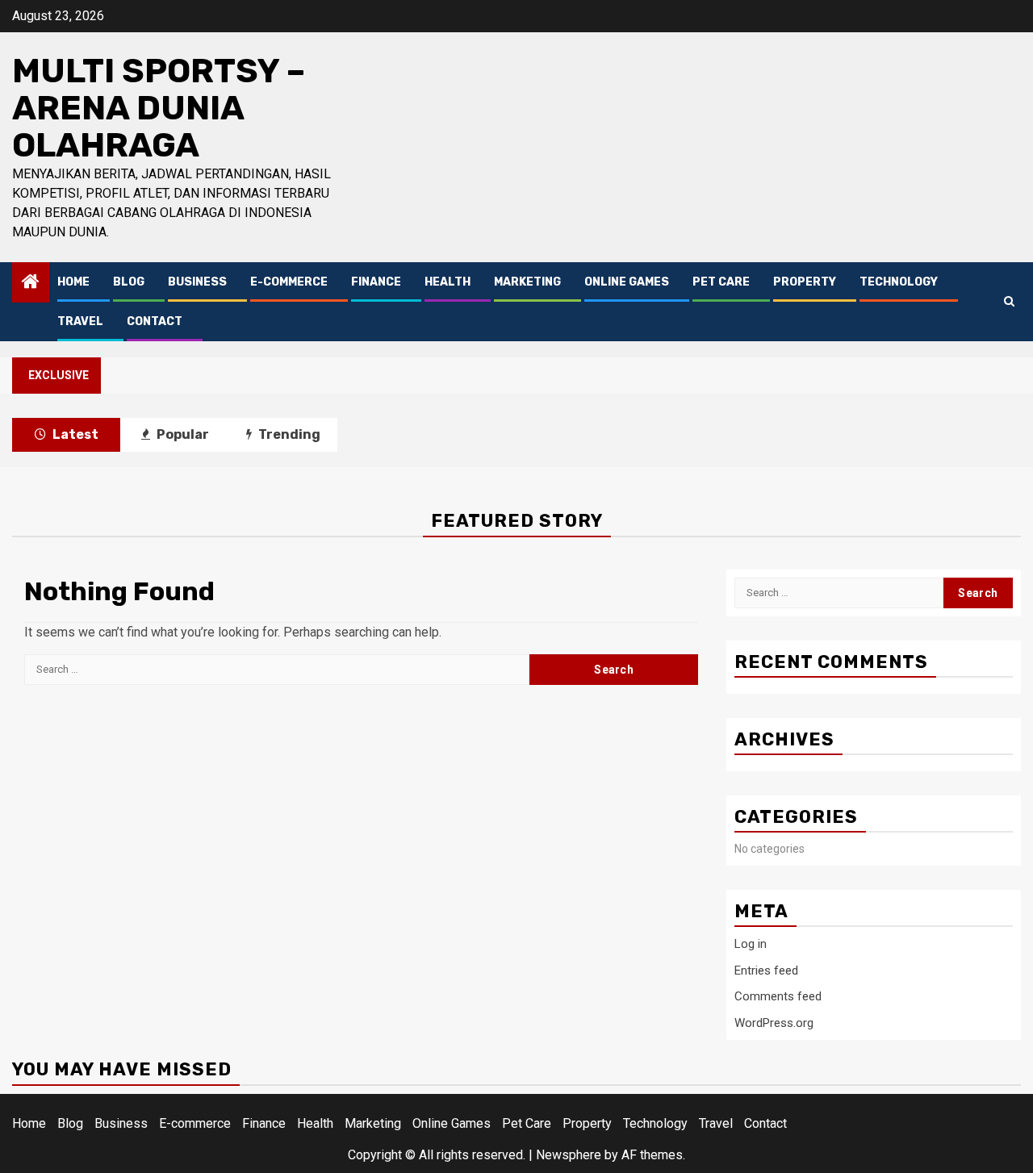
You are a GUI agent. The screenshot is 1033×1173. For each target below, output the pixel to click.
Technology (898, 282)
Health (447, 282)
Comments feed (778, 996)
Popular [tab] (181, 434)
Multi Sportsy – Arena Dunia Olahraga (158, 108)
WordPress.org (773, 1023)
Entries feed (766, 970)
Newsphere (568, 1155)
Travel (80, 321)
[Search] (1009, 301)
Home (73, 282)
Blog (128, 282)
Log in (750, 944)
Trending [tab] (288, 434)
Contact (154, 321)
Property (804, 282)
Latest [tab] (74, 434)
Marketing (527, 282)
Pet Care (721, 282)
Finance (376, 282)
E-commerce (289, 282)
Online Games (626, 282)
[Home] (31, 283)
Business (197, 282)
